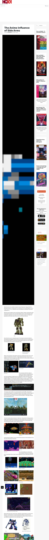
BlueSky (2, 4)
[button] (15, 407)
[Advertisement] (24, 14)
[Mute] (23, 414)
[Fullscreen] (25, 414)
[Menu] (2, 487)
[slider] (15, 414)
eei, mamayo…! (24, 377)
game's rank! (44, 213)
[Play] (5, 414)
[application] (15, 406)
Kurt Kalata (10, 32)
